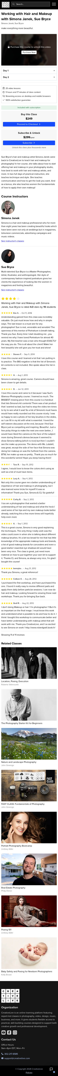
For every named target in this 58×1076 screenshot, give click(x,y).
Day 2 (6, 77)
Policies (29, 1072)
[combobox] (30, 4)
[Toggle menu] (54, 4)
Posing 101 (6, 929)
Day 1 (5, 70)
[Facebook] (9, 1032)
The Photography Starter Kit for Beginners (21, 723)
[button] (51, 1069)
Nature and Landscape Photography (18, 762)
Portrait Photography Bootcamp (16, 845)
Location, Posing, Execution (14, 681)
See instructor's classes (12, 241)
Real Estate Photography (13, 887)
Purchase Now (29, 52)
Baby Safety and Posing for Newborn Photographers (26, 971)
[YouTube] (3, 1032)
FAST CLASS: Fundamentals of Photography (22, 803)
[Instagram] (15, 1032)
